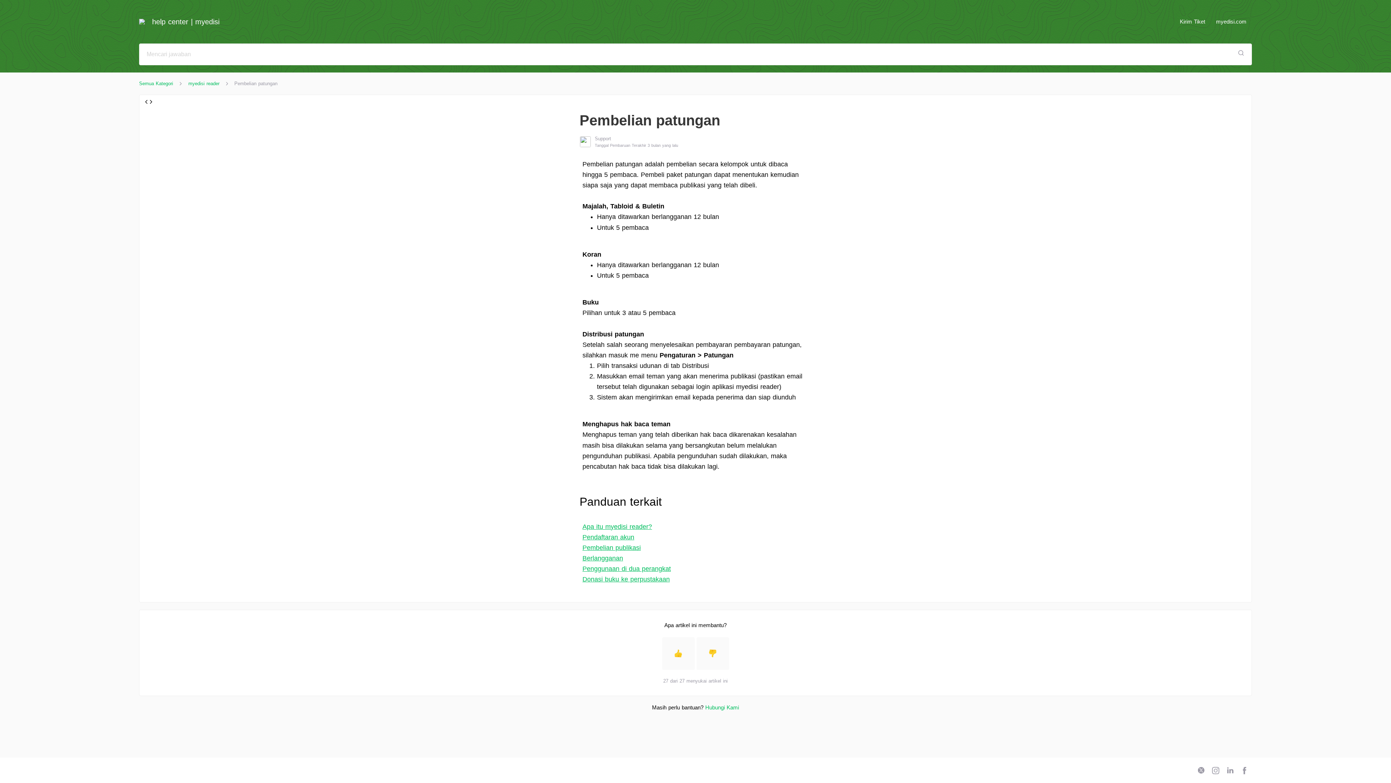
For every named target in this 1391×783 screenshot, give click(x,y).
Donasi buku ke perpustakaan (626, 579)
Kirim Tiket (1192, 21)
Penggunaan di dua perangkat (626, 568)
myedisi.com (1231, 21)
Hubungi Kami (722, 707)
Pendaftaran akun (608, 537)
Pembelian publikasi (611, 547)
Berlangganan (602, 558)
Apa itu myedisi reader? (617, 526)
